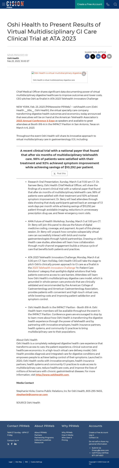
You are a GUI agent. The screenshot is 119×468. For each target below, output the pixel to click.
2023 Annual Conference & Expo (35, 120)
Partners (38, 435)
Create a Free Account (89, 4)
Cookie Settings (36, 462)
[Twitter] (8, 443)
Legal (10, 462)
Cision (104, 462)
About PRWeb (41, 432)
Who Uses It (67, 437)
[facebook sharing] (87, 57)
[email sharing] (109, 57)
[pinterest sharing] (103, 57)
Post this (61, 173)
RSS (26, 462)
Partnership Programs (44, 437)
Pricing (65, 440)
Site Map (19, 462)
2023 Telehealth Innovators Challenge (53, 267)
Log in (91, 435)
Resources (39, 442)
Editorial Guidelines (43, 440)
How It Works (67, 435)
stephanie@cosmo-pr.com (32, 394)
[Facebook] (11, 443)
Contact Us (12, 440)
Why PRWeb (67, 432)
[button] (60, 73)
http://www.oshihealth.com (52, 374)
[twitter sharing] (92, 57)
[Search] (115, 4)
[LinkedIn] (15, 443)
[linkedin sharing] (98, 57)
